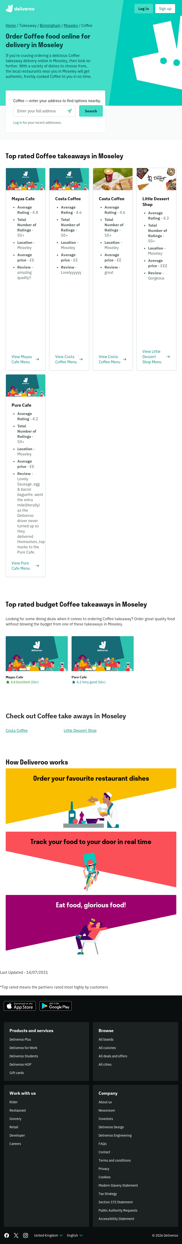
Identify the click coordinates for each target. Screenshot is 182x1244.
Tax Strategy (108, 1194)
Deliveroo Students (23, 1056)
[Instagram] (25, 1235)
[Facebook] (6, 1235)
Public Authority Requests (118, 1210)
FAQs (103, 1144)
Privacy (104, 1169)
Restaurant (17, 1110)
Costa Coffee (17, 730)
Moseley (71, 25)
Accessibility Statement (116, 1219)
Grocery (15, 1119)
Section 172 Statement (116, 1202)
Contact (104, 1152)
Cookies (105, 1177)
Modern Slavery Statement (118, 1185)
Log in (17, 122)
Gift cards (16, 1073)
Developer (17, 1135)
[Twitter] (16, 1235)
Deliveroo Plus (20, 1039)
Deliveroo (20, 8)
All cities (105, 1064)
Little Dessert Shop (80, 730)
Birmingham (50, 25)
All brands (106, 1039)
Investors (106, 1119)
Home (11, 25)
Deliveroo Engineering (115, 1135)
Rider (13, 1102)
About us (105, 1102)
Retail (13, 1127)
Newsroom (107, 1110)
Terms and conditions (115, 1160)
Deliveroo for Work (23, 1048)
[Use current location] (69, 111)
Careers (15, 1144)
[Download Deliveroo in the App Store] (20, 1006)
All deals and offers (113, 1056)
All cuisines (107, 1048)
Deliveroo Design (111, 1127)
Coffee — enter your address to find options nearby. (57, 100)
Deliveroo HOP (20, 1064)
